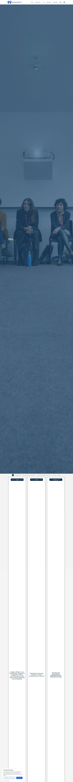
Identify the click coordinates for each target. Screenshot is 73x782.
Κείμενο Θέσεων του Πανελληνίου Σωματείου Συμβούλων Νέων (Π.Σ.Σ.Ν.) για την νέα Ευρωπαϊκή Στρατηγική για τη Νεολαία (17, 675)
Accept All (19, 777)
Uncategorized (18, 475)
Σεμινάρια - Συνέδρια (57, 475)
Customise (6, 777)
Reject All (13, 777)
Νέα (44, 2)
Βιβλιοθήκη (49, 2)
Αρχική (32, 2)
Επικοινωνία (55, 2)
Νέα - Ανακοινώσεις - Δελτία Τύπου (28, 475)
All (12, 475)
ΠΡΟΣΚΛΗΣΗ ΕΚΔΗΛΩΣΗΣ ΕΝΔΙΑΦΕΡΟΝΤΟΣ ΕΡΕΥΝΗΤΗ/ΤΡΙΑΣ (56, 675)
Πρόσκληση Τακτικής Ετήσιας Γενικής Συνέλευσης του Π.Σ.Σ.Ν (36, 674)
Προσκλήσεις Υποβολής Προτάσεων (44, 475)
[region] (13, 774)
